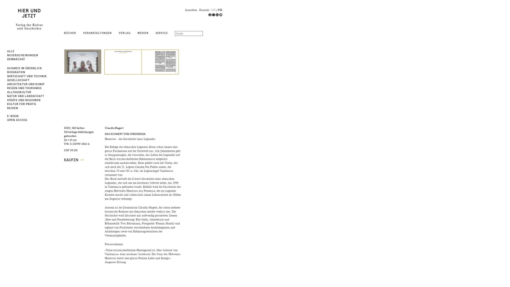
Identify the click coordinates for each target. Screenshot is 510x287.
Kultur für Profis (21, 104)
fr (220, 10)
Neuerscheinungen (22, 55)
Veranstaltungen (97, 33)
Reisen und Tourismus (24, 88)
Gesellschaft (18, 80)
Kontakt (204, 10)
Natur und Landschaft (25, 96)
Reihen (12, 108)
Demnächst (16, 59)
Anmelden (191, 10)
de (213, 10)
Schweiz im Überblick (24, 68)
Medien (143, 33)
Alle (11, 51)
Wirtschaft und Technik (27, 76)
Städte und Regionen (24, 100)
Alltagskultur (19, 92)
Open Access (17, 120)
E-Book (13, 116)
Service (162, 33)
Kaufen (71, 160)
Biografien (16, 72)
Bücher (70, 33)
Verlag (124, 33)
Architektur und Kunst (26, 84)
